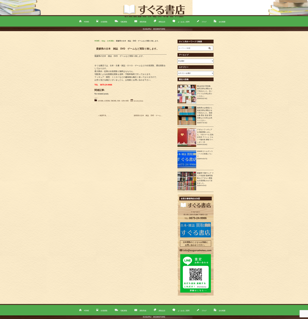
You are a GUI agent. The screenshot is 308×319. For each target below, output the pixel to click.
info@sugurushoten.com (197, 250)
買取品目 (162, 21)
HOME (86, 21)
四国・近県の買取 (123, 101)
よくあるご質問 (183, 21)
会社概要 (222, 21)
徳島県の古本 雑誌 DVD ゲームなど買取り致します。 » (156, 115)
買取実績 (143, 21)
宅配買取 (123, 21)
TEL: (195, 218)
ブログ (204, 21)
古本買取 (100, 101)
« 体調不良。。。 (104, 115)
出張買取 (104, 21)
